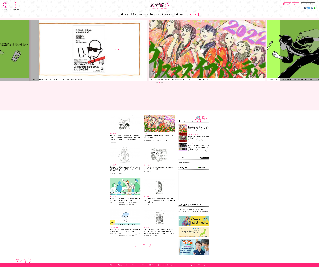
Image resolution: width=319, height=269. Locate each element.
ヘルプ (161, 265)
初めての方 (287, 4)
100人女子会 (190, 143)
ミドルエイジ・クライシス (187, 211)
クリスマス (164, 140)
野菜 (196, 209)
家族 (121, 173)
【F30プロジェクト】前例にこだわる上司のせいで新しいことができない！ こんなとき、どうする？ (125, 199)
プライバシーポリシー (130, 265)
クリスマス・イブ (201, 151)
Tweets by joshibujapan (185, 162)
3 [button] (162, 82)
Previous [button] (117, 51)
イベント (146, 133)
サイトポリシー (142, 265)
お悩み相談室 (113, 133)
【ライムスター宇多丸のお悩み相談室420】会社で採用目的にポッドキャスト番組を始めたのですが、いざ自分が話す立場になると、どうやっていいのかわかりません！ (125, 137)
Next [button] (202, 51)
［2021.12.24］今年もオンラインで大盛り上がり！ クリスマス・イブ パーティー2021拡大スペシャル (198, 147)
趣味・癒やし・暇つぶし (193, 134)
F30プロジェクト (114, 196)
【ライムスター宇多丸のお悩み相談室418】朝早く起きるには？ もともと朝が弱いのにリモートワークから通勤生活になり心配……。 (159, 200)
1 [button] (157, 82)
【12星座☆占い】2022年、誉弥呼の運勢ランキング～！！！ (198, 137)
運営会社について (153, 265)
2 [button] (159, 82)
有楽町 (190, 209)
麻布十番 (199, 211)
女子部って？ (112, 265)
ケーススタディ (135, 202)
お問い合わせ (169, 265)
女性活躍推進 (122, 204)
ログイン (295, 4)
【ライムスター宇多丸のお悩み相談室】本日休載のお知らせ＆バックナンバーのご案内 (159, 168)
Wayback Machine (158, 268)
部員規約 (120, 265)
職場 (133, 204)
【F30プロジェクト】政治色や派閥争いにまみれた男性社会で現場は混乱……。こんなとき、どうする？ (125, 230)
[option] (135, 50)
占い (203, 140)
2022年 (198, 140)
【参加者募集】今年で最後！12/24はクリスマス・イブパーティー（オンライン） (159, 136)
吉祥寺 (206, 211)
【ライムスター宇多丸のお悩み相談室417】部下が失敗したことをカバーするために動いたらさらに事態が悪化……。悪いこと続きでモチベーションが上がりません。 (159, 231)
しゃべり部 (183, 209)
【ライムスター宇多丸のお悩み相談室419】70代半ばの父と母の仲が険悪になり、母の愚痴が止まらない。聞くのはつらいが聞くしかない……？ (125, 168)
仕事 (128, 204)
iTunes (201, 209)
